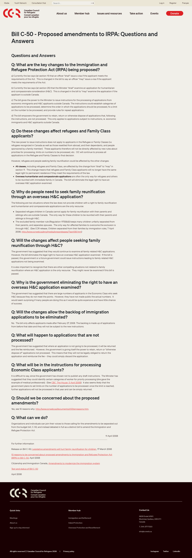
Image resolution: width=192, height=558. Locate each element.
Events (154, 13)
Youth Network (20, 3)
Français (185, 3)
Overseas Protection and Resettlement (84, 527)
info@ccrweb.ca (145, 531)
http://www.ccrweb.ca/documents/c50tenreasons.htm (62, 409)
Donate (174, 13)
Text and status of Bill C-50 (24, 468)
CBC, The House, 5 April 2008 (66, 382)
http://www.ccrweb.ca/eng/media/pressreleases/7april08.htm (51, 231)
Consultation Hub (39, 3)
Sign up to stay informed (19, 527)
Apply (93, 3)
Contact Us (144, 510)
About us (61, 13)
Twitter (166, 551)
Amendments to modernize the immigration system (74, 463)
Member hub (82, 13)
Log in (161, 3)
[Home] (21, 13)
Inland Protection (75, 523)
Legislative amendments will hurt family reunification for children (64, 449)
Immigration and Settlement (79, 518)
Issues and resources (109, 13)
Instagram (155, 551)
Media (6, 3)
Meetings (14, 518)
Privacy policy (68, 551)
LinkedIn (176, 551)
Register (173, 3)
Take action (136, 13)
